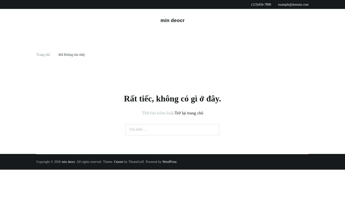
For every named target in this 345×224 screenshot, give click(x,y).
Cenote (118, 162)
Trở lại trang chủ (189, 113)
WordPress (169, 162)
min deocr (172, 20)
